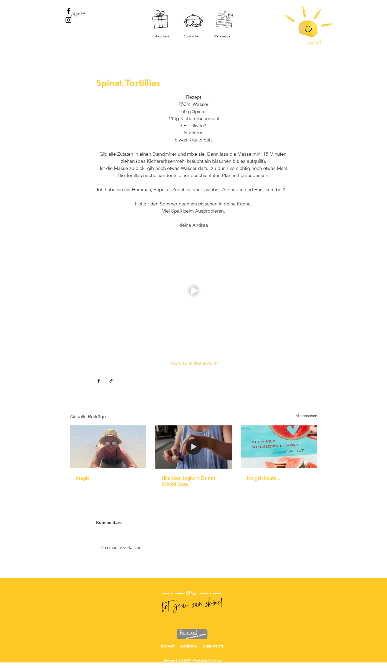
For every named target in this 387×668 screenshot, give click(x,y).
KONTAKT (168, 646)
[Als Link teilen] (111, 380)
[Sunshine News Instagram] (68, 20)
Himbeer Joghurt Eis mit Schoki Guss (188, 481)
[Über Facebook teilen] (98, 380)
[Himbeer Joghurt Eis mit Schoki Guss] (193, 447)
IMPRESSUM (188, 646)
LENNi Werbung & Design (202, 660)
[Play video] (193, 290)
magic (83, 478)
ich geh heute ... (264, 478)
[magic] (108, 446)
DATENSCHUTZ (213, 646)
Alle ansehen (306, 415)
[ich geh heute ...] (279, 446)
